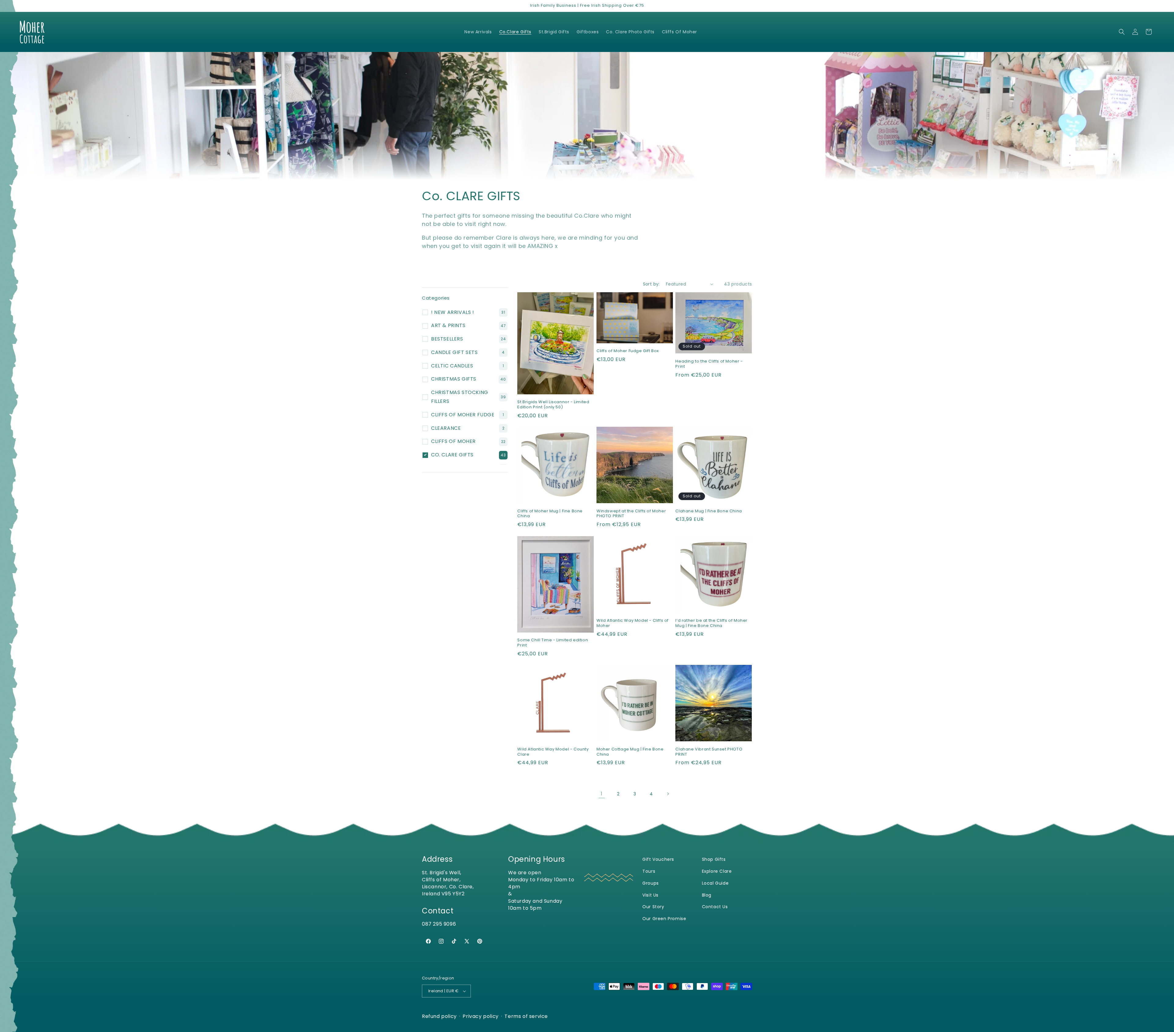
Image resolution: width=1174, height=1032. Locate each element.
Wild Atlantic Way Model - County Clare (553, 752)
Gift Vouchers (658, 859)
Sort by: (651, 284)
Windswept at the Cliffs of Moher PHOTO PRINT (631, 514)
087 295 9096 (439, 923)
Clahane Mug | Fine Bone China (708, 511)
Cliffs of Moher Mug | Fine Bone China (550, 514)
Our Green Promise (664, 919)
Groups (650, 883)
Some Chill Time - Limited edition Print (552, 642)
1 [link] (602, 793)
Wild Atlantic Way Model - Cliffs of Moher (632, 623)
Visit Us (650, 895)
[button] (1121, 32)
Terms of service (526, 1016)
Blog (706, 895)
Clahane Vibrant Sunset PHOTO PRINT (708, 752)
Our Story (653, 907)
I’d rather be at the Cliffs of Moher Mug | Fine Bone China (711, 623)
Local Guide (715, 883)
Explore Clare (717, 871)
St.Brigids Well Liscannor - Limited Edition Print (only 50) (553, 404)
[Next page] (667, 794)
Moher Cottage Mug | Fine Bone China (629, 752)
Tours (648, 871)
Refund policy (439, 1016)
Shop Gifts (714, 859)
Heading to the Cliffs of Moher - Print (709, 364)
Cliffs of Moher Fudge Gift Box (627, 350)
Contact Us (715, 907)
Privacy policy (480, 1016)
